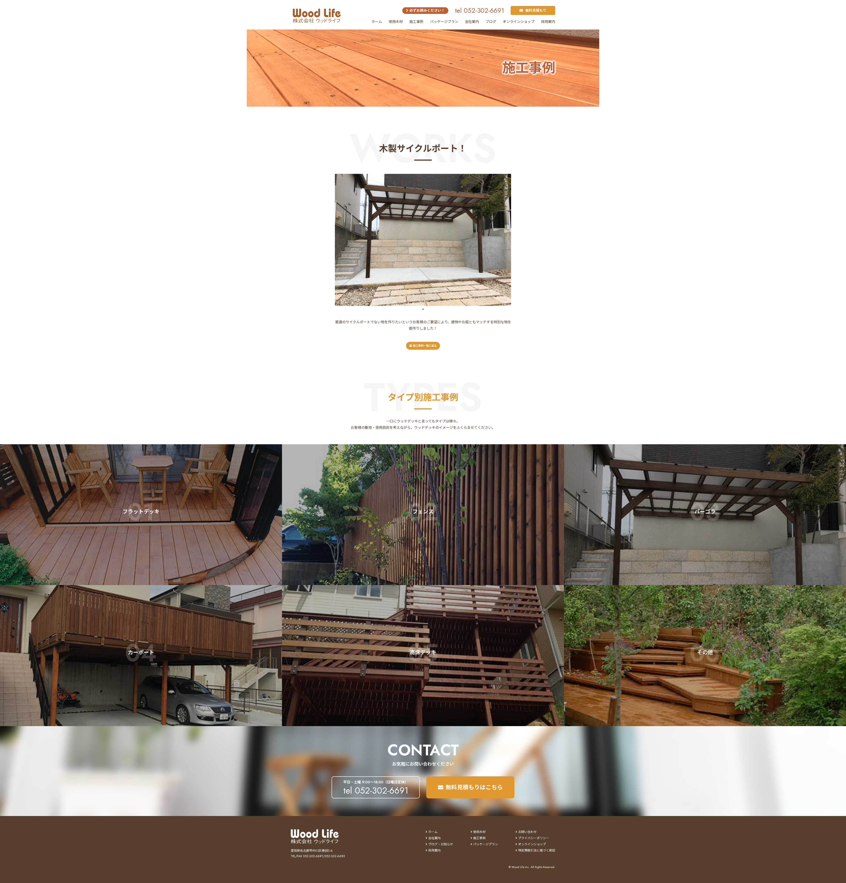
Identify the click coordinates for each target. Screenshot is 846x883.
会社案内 (472, 21)
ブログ (491, 21)
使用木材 (396, 21)
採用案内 (548, 21)
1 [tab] (423, 309)
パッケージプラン (444, 21)
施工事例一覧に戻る (424, 346)
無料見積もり (535, 10)
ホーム (376, 21)
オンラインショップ (518, 21)
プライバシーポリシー (533, 838)
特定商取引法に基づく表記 (536, 850)
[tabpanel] (423, 240)
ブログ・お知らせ (440, 844)
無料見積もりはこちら (474, 787)
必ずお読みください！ (426, 10)
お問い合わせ (527, 832)
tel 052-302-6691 (479, 10)
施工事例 (416, 21)
